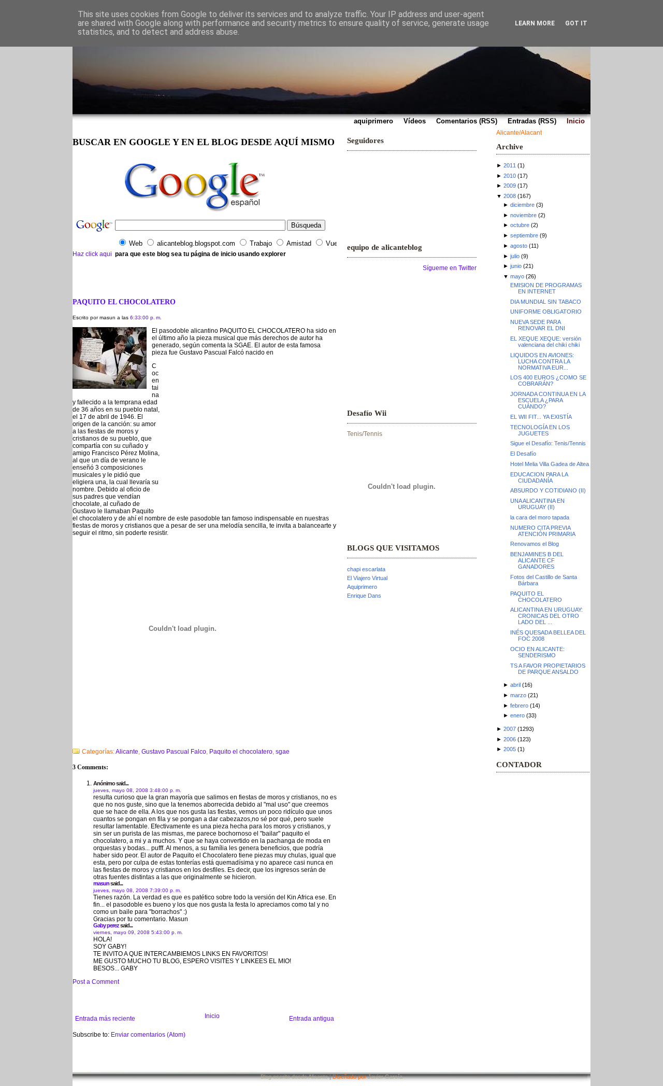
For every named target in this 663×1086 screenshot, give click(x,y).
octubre (519, 225)
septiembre (524, 235)
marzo (518, 695)
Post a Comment (96, 981)
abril (515, 685)
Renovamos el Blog (534, 544)
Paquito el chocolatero (240, 751)
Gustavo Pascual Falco (173, 751)
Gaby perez (106, 925)
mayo (517, 276)
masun (101, 883)
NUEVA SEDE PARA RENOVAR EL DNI (537, 325)
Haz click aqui (92, 254)
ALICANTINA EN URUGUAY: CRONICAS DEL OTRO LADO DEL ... (546, 616)
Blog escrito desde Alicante (294, 1077)
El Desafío (523, 453)
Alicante (127, 751)
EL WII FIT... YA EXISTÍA (541, 417)
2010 (509, 176)
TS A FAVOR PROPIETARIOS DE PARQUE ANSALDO (547, 668)
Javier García (385, 1077)
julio (515, 256)
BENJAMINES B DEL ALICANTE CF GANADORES (537, 560)
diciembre (522, 205)
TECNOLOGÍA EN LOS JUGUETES (540, 430)
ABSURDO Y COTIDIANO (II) (548, 490)
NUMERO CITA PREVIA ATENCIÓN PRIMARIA (542, 531)
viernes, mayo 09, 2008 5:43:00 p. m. (138, 932)
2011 (509, 165)
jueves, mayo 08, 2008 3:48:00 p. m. (137, 790)
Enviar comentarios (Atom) (148, 1034)
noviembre (523, 215)
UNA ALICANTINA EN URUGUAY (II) (537, 504)
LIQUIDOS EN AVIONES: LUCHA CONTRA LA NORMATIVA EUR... (542, 361)
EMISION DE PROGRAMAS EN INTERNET (546, 288)
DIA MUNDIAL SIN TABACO (545, 302)
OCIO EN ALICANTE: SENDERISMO (537, 652)
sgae (283, 751)
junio (516, 266)
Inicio (212, 1016)
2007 (509, 729)
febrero (519, 705)
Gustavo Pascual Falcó (212, 352)
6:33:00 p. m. (146, 317)
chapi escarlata (366, 569)
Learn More (535, 23)
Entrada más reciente (105, 1018)
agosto (518, 246)
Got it (576, 23)
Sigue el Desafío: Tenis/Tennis (548, 443)
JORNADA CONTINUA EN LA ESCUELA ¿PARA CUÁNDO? (547, 400)
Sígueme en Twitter (450, 268)
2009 (509, 185)
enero (517, 715)
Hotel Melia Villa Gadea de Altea (549, 464)
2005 (509, 749)
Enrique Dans (364, 596)
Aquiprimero (362, 587)
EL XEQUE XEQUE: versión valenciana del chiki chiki (545, 341)
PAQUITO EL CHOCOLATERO (124, 302)
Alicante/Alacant (519, 132)
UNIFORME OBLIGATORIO (546, 311)
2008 (509, 196)
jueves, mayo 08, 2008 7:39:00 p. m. (137, 890)
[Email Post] (73, 738)
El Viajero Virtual (367, 578)
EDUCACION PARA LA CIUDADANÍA (539, 477)
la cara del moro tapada (539, 517)
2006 (509, 739)
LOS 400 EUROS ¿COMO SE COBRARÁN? (548, 380)
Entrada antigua (311, 1018)
